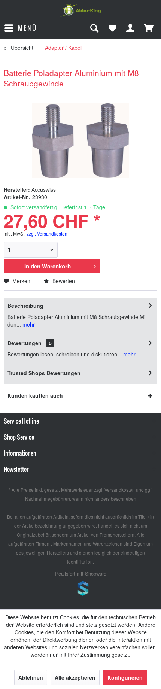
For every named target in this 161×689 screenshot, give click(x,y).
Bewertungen (24, 343)
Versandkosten (119, 489)
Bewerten (63, 281)
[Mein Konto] (130, 28)
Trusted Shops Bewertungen (43, 373)
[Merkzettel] (112, 28)
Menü (27, 28)
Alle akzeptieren (75, 677)
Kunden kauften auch (35, 395)
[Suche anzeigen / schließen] (93, 28)
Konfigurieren (125, 677)
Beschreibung (25, 305)
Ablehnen (30, 677)
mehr (28, 324)
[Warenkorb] (149, 28)
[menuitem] (20, 28)
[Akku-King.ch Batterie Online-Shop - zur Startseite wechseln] (80, 10)
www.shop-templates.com (80, 589)
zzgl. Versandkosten (47, 233)
